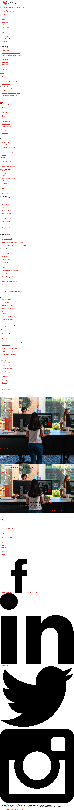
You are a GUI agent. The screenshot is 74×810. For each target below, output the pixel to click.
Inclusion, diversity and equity (8, 147)
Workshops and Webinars (7, 495)
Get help (3, 438)
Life (9, 9)
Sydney (60, 510)
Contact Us (4, 69)
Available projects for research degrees (10, 93)
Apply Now (2, 7)
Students (13, 7)
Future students (3, 14)
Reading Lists (6, 417)
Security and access (6, 164)
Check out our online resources (9, 484)
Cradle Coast (53, 510)
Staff (10, 7)
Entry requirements (6, 59)
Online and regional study (7, 499)
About (3, 531)
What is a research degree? (8, 88)
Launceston (4, 551)
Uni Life (3, 130)
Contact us (4, 98)
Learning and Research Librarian (19, 469)
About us (4, 139)
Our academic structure (7, 150)
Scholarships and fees (7, 90)
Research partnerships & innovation (10, 81)
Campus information (6, 161)
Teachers (4, 423)
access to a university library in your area (31, 508)
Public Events (4, 133)
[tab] (37, 13)
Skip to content (3, 0)
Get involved (4, 107)
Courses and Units (6, 33)
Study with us (5, 520)
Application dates (5, 50)
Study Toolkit (4, 490)
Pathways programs (6, 44)
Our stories (4, 170)
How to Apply (4, 17)
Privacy (12, 809)
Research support (6, 84)
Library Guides (5, 488)
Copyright (2, 809)
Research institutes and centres (9, 79)
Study (1, 9)
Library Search (18, 503)
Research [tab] (4, 188)
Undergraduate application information (10, 53)
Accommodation (5, 29)
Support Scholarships (6, 119)
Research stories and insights (8, 178)
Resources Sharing (15, 508)
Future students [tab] (5, 185)
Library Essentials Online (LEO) (10, 407)
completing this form (24, 505)
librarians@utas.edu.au (10, 477)
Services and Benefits (6, 110)
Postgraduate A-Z (5, 38)
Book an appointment (6, 475)
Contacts (3, 155)
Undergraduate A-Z (6, 36)
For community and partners (8, 528)
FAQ (2, 24)
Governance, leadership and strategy (10, 142)
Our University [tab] (5, 193)
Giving (3, 116)
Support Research (6, 121)
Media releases (5, 180)
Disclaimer (7, 809)
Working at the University (7, 152)
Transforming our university (8, 166)
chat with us (17, 467)
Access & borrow (5, 428)
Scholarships (4, 22)
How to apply (4, 62)
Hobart (3, 549)
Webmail (23, 7)
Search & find (5, 433)
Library (19, 7)
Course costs (4, 48)
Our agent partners (6, 67)
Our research (5, 76)
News (3, 545)
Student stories (5, 27)
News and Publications (7, 112)
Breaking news (5, 173)
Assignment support (7, 412)
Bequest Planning (5, 124)
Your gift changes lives (6, 126)
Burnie (3, 554)
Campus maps (5, 159)
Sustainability (5, 144)
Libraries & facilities (6, 430)
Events (3, 175)
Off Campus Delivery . (49, 502)
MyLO (17, 7)
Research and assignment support (10, 449)
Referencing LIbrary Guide (7, 493)
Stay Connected (5, 104)
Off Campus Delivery (8, 420)
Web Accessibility (19, 809)
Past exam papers (7, 415)
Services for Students (8, 410)
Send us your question (7, 472)
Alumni (1, 102)
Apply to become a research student (10, 95)
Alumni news (4, 183)
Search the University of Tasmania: (7, 396)
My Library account (6, 402)
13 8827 (7, 7)
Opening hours (5, 435)
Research (5, 9)
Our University (3, 137)
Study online (4, 41)
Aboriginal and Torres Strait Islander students (12, 55)
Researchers (4, 425)
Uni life (3, 523)
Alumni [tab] (3, 191)
